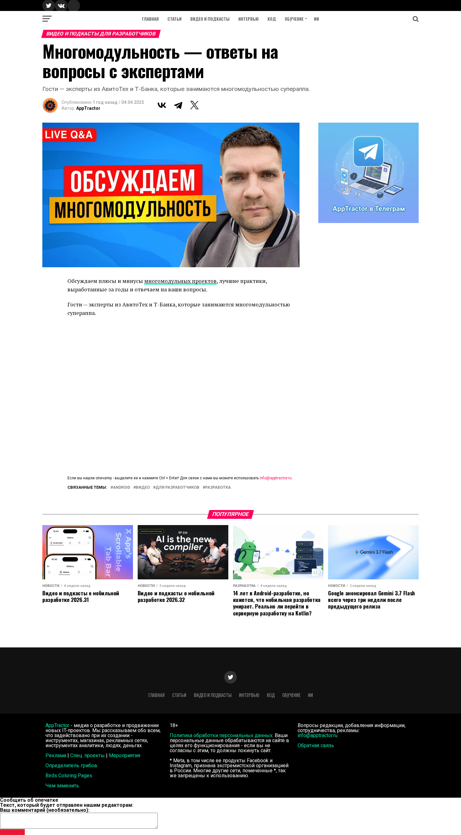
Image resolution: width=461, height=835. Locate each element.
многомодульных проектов (180, 281)
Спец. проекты (87, 755)
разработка (218, 488)
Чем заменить (62, 786)
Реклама (55, 755)
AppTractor (88, 108)
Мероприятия (124, 755)
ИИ (316, 18)
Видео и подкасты (210, 18)
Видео (143, 488)
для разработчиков (177, 488)
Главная (150, 18)
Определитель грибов (71, 766)
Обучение (294, 18)
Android (121, 488)
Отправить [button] (12, 832)
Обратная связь (316, 745)
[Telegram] (178, 105)
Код (272, 18)
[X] (194, 105)
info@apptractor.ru (276, 478)
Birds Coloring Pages (68, 776)
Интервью (248, 18)
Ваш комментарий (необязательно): (44, 810)
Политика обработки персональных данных (221, 735)
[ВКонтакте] (161, 105)
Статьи (174, 18)
